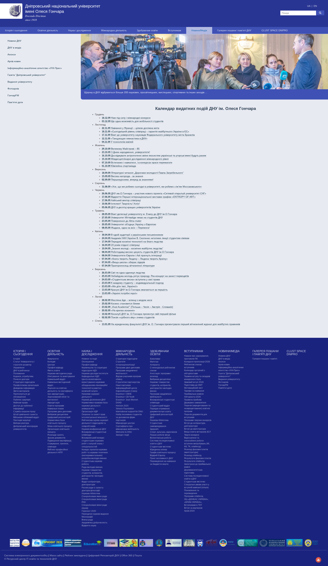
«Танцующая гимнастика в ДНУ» (124, 138)
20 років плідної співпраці (121, 245)
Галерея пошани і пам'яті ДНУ (234, 30)
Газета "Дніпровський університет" (27, 75)
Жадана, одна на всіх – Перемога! (126, 227)
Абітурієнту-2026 (192, 397)
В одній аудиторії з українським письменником (132, 234)
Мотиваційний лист (193, 388)
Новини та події (89, 359)
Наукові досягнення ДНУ (94, 400)
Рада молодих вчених (92, 467)
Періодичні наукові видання (95, 514)
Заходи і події (122, 435)
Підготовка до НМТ (193, 385)
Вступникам (174, 30)
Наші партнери (123, 385)
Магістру (154, 361)
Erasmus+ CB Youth (125, 397)
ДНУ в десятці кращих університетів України (131, 207)
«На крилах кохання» (118, 310)
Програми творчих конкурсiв (197, 420)
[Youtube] (318, 559)
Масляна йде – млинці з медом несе (127, 300)
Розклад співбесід (192, 455)
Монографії (87, 517)
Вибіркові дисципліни (57, 414)
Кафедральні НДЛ (90, 376)
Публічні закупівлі (21, 400)
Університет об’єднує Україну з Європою (129, 224)
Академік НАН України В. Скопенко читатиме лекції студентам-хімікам (145, 238)
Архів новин (14, 61)
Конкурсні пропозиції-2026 (197, 361)
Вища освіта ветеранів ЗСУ (197, 432)
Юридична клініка (158, 449)
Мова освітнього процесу (59, 426)
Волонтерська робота (160, 438)
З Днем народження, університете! (126, 152)
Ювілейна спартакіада (119, 166)
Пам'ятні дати (15, 102)
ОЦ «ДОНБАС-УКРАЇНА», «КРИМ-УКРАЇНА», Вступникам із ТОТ (196, 502)
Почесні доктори (21, 379)
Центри (51, 365)
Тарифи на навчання (194, 391)
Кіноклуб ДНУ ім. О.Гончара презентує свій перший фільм (139, 314)
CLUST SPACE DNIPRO (275, 30)
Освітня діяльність (48, 30)
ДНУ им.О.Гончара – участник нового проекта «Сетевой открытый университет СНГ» (154, 193)
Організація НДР (90, 411)
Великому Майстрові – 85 (121, 148)
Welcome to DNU (124, 432)
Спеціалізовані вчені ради (94, 496)
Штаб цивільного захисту (25, 414)
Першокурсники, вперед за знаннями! (127, 179)
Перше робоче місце (160, 435)
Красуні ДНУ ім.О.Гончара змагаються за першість (135, 289)
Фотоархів (13, 88)
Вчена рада (87, 520)
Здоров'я (154, 429)
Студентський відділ (160, 406)
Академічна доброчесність (94, 522)
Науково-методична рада (59, 373)
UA (309, 6)
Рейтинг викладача (75, 555)
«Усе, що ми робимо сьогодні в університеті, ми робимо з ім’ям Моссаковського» (152, 186)
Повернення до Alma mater (121, 221)
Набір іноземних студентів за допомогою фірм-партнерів (129, 417)
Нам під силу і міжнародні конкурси (126, 117)
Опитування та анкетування (61, 376)
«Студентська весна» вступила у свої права (131, 279)
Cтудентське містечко (160, 446)
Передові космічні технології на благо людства (132, 241)
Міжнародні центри (125, 423)
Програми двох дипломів (59, 411)
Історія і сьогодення (16, 30)
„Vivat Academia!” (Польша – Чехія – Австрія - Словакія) (137, 307)
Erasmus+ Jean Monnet (127, 400)
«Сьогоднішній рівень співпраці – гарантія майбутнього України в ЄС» (145, 131)
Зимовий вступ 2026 (194, 382)
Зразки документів (56, 438)
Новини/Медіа (199, 30)
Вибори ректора (21, 423)
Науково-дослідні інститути (95, 373)
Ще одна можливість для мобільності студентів (132, 121)
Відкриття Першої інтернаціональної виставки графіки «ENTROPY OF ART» (149, 196)
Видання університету (20, 81)
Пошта (138, 555)
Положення (19, 373)
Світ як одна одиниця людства (123, 272)
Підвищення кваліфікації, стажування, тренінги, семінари (59, 444)
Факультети (53, 359)
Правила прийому (193, 400)
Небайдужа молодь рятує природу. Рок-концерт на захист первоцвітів (145, 276)
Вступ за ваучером (193, 508)
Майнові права (20, 402)
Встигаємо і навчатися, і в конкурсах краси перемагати (137, 162)
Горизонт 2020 (89, 511)
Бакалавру (155, 359)
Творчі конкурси (191, 435)
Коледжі (51, 361)
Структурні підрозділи (24, 382)
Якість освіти (53, 370)
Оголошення (88, 361)
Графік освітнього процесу (163, 452)
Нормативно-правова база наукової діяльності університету (95, 405)
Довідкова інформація (24, 388)
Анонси (12, 54)
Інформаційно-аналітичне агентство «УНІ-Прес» (35, 68)
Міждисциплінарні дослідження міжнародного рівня (135, 159)
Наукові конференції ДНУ (94, 429)
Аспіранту (155, 365)
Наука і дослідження (79, 30)
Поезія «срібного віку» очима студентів (128, 317)
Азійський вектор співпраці (121, 200)
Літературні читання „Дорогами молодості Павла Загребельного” (143, 172)
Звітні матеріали (21, 391)
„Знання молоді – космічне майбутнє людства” (132, 248)
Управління (18, 367)
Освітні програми (55, 406)
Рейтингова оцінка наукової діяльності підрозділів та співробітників (95, 423)
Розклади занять (55, 435)
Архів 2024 (189, 511)
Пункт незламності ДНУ (161, 458)
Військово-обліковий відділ (26, 417)
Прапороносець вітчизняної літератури (128, 265)
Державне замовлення (195, 402)
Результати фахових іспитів (197, 458)
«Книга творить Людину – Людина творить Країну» (135, 258)
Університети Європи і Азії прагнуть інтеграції (132, 255)
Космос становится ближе (121, 303)
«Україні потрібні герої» (119, 293)
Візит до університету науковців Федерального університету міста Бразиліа (148, 134)
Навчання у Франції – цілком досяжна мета (130, 128)
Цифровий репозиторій (58, 417)
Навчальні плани (55, 408)
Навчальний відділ (56, 379)
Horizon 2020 (122, 406)
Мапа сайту (56, 555)
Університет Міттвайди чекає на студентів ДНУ (132, 217)
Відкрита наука (89, 525)
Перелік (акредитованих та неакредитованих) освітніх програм (197, 408)
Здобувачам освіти (147, 30)
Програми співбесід (193, 496)
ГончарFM (13, 95)
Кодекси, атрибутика (23, 376)
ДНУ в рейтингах (21, 370)
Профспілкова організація (26, 385)
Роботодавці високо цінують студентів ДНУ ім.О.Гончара (138, 252)
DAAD (119, 402)
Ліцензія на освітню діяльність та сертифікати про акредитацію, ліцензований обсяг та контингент (60, 394)
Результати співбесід (194, 461)
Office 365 (127, 555)
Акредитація (53, 402)
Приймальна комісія (194, 394)
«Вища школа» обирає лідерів (123, 262)
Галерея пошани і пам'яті (264, 359)
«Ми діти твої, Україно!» (120, 286)
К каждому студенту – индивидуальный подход (132, 282)
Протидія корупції (22, 420)
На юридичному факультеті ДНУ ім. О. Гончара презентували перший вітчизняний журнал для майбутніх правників (171, 324)
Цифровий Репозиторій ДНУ (104, 555)
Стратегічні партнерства (128, 382)
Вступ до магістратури (195, 429)
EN (315, 6)
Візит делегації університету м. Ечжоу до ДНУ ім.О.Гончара (139, 214)
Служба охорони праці (24, 411)
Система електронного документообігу (26, 555)
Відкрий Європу (157, 455)
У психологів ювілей (117, 141)
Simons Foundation (125, 408)
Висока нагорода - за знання (122, 176)
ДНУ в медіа (14, 47)
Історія (16, 359)
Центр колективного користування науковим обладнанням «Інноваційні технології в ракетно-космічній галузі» (94, 385)
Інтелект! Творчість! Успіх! (121, 203)
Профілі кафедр (55, 367)
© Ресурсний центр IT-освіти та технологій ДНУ (30, 558)
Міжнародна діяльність (114, 30)
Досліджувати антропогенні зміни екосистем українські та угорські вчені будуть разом (154, 155)
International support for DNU (129, 411)
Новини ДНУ (14, 40)
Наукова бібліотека (91, 493)
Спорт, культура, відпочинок (163, 432)
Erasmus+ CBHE (124, 394)
